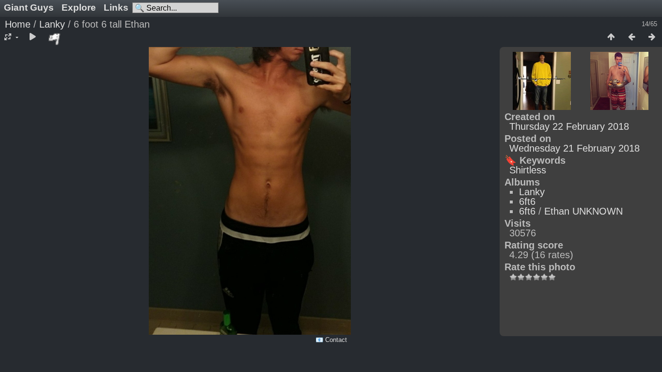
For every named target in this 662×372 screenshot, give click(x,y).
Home (18, 24)
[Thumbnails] (611, 37)
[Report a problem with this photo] (55, 38)
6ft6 (527, 201)
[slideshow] (32, 37)
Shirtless (527, 170)
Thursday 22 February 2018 (569, 126)
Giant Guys (29, 7)
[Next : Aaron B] (652, 37)
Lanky (52, 24)
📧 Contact (331, 339)
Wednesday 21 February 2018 (574, 148)
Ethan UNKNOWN (583, 211)
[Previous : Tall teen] (631, 37)
